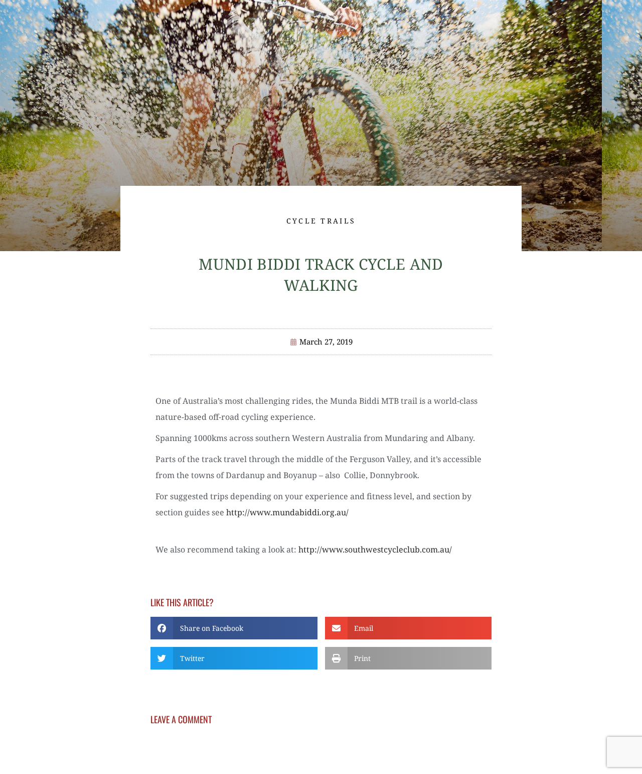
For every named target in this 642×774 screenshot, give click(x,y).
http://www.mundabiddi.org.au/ (287, 512)
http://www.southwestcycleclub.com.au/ (375, 549)
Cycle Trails (321, 221)
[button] (233, 628)
